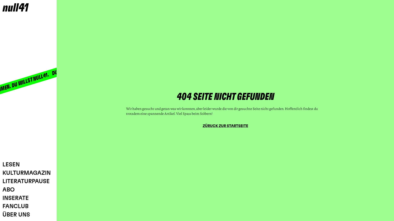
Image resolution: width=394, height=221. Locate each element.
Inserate (15, 198)
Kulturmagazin (26, 173)
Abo (8, 190)
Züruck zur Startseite (225, 126)
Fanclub (15, 206)
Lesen (11, 165)
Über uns (16, 215)
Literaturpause (26, 181)
